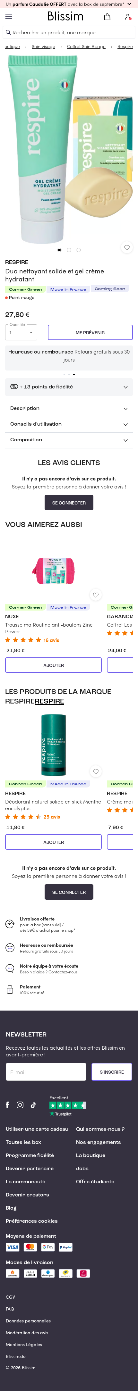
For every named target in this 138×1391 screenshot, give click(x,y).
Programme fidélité (30, 1155)
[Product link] (53, 590)
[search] (8, 32)
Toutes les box (23, 1142)
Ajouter (53, 665)
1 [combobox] (10, 332)
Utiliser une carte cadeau (37, 1129)
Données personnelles (28, 1321)
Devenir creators (27, 1195)
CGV (10, 1297)
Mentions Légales (24, 1344)
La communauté (25, 1182)
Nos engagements (98, 1142)
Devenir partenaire (30, 1168)
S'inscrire (112, 1072)
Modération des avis (27, 1332)
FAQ (10, 1309)
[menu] (8, 16)
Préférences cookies (32, 1221)
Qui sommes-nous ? (100, 1129)
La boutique (90, 1155)
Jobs (82, 1168)
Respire (16, 262)
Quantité (17, 324)
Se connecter (69, 503)
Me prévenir (90, 333)
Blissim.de (16, 1356)
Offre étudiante (95, 1182)
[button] (69, 4)
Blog (11, 1208)
